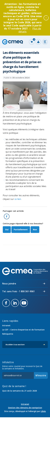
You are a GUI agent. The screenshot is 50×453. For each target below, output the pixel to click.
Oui (6, 229)
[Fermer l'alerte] (46, 17)
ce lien (17, 199)
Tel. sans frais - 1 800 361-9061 (18, 291)
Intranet (6, 325)
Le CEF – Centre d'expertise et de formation (23, 329)
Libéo (43, 411)
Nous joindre (9, 283)
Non (35, 229)
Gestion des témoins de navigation (25, 408)
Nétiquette (7, 333)
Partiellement (21, 229)
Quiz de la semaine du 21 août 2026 (19, 390)
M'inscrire (41, 375)
